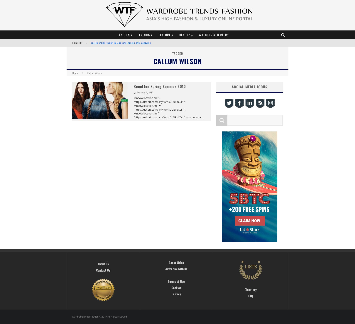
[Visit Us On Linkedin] (249, 107)
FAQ (250, 296)
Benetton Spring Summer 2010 (160, 86)
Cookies (176, 288)
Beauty (184, 35)
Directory (251, 289)
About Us (103, 264)
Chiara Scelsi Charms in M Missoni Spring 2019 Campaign (121, 43)
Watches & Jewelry (214, 35)
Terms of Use (176, 281)
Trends (144, 35)
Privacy (176, 294)
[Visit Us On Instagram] (270, 107)
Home (75, 73)
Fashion (124, 35)
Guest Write (176, 262)
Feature (165, 35)
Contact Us (103, 270)
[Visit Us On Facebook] (239, 107)
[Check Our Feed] (260, 107)
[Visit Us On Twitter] (229, 107)
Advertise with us (176, 269)
